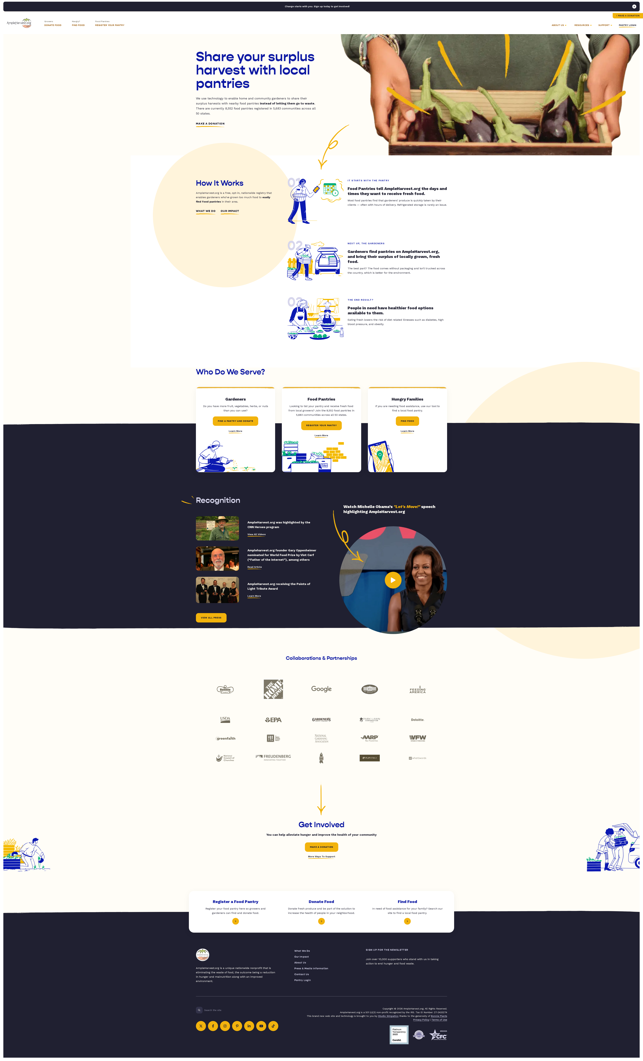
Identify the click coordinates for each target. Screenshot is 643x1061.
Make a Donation (629, 16)
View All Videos (256, 534)
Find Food (407, 421)
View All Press (211, 617)
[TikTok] (273, 1026)
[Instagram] (225, 1026)
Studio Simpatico (388, 1016)
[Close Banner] (634, 7)
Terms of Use (439, 1019)
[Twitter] (201, 1026)
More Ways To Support (321, 856)
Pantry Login (627, 25)
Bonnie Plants (439, 1016)
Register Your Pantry (321, 425)
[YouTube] (261, 1026)
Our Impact (230, 211)
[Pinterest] (237, 1026)
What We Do (206, 211)
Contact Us (301, 974)
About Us (300, 962)
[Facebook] (213, 1026)
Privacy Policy (421, 1019)
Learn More (235, 431)
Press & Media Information (311, 968)
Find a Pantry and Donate (235, 421)
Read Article (254, 567)
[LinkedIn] (249, 1026)
